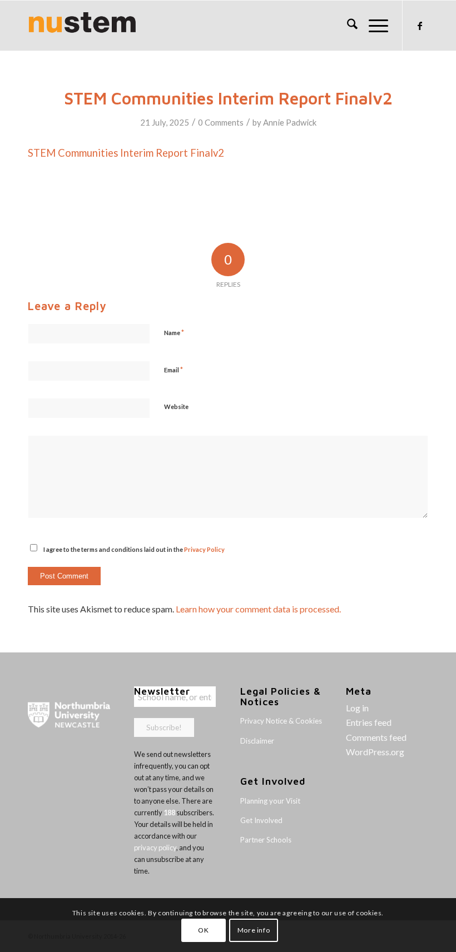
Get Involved (261, 820)
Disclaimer (257, 740)
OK (203, 930)
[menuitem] (347, 26)
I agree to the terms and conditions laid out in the (134, 549)
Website (176, 406)
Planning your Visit (270, 800)
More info (253, 930)
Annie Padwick (289, 122)
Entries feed (368, 722)
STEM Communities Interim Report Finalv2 (126, 153)
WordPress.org (375, 751)
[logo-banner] (82, 26)
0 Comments (221, 122)
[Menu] (373, 26)
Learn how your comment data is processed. (258, 609)
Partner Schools (265, 839)
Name (174, 332)
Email (173, 369)
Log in (357, 707)
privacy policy (155, 847)
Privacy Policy (204, 549)
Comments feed (376, 737)
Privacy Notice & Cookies (281, 720)
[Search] (347, 26)
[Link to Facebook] (420, 25)
